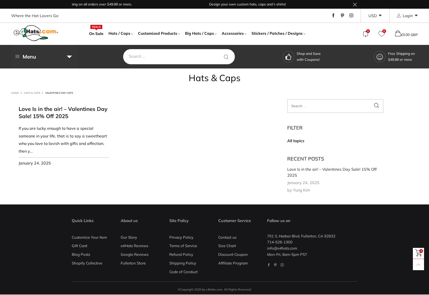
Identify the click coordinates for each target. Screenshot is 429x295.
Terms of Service (183, 245)
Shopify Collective (87, 263)
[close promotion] (354, 4)
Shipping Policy (182, 263)
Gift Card (79, 245)
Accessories (233, 33)
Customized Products (157, 33)
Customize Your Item (89, 237)
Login (408, 15)
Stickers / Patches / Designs (277, 33)
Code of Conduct (183, 271)
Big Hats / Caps (199, 33)
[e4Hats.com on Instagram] (282, 264)
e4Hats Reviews (134, 245)
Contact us (227, 237)
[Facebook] (333, 15)
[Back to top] (418, 264)
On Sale (96, 33)
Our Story (129, 237)
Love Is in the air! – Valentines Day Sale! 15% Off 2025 (63, 112)
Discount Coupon (233, 254)
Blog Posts (81, 254)
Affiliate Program (233, 263)
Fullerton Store (133, 263)
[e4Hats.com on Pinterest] (275, 264)
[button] (376, 106)
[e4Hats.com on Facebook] (269, 264)
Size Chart (227, 245)
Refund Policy (181, 254)
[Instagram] (351, 15)
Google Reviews (134, 254)
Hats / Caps (119, 33)
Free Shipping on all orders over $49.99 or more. (90, 4)
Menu (29, 56)
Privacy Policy (181, 237)
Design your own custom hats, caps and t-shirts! (243, 4)
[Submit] (226, 56)
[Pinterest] (342, 15)
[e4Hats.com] (36, 33)
